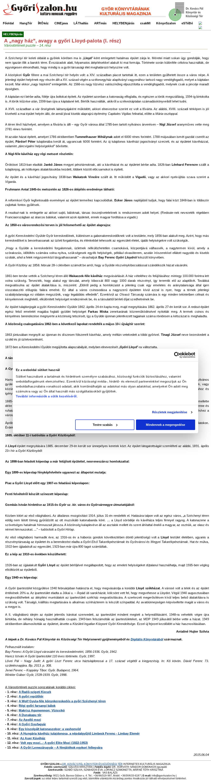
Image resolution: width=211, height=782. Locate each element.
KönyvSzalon (166, 23)
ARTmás (100, 23)
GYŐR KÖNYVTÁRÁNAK (125, 9)
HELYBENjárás (124, 23)
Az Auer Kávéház (32, 738)
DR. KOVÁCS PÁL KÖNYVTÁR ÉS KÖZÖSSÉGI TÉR (92, 764)
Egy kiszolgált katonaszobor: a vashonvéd (50, 729)
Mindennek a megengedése (165, 424)
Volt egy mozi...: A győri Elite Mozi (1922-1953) (54, 742)
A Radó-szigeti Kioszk (35, 692)
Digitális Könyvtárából (147, 639)
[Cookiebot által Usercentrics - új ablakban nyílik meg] (177, 355)
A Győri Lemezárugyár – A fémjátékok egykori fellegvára (61, 747)
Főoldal (8, 23)
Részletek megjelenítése (169, 412)
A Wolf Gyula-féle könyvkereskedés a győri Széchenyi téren (62, 701)
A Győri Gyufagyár (32, 724)
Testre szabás (103, 424)
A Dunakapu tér (30, 715)
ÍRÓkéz (43, 23)
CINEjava (61, 23)
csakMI (145, 23)
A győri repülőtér (31, 696)
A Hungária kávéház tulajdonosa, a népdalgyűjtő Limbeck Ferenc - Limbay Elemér (80, 733)
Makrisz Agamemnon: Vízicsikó (42, 710)
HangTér (26, 23)
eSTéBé (187, 23)
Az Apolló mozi (30, 719)
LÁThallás (81, 23)
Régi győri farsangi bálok (37, 705)
